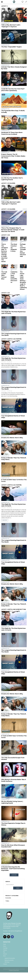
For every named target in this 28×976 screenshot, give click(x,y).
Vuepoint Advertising (14, 970)
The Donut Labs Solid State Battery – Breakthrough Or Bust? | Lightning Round (23, 280)
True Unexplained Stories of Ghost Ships (13, 416)
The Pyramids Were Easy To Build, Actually (13, 111)
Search (18, 888)
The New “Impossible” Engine (11, 47)
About (4, 946)
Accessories (8, 897)
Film (4, 952)
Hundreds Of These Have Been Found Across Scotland (11, 133)
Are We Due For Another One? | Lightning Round (12, 178)
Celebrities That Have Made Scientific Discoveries (14, 277)
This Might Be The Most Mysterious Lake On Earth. (13, 312)
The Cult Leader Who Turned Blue (4, 275)
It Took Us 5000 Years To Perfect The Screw (14, 480)
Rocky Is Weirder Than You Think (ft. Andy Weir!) (13, 458)
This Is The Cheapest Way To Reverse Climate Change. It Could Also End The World (12, 229)
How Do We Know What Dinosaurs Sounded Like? (13, 846)
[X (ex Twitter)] (8, 936)
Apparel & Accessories (10, 958)
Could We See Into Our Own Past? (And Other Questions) (13, 89)
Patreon (5, 953)
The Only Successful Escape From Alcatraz (12, 758)
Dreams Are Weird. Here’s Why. (12, 437)
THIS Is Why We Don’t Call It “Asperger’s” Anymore (10, 25)
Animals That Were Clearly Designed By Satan (13, 67)
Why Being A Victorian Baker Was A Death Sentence (13, 780)
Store (4, 955)
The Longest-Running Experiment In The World (13, 334)
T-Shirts (7, 901)
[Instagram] (4, 936)
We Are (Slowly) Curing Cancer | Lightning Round (12, 802)
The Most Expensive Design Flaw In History (13, 824)
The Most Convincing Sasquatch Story (14, 247)
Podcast (5, 950)
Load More (14, 874)
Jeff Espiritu (3, 361)
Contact (5, 964)
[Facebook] (12, 936)
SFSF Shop (7, 962)
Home (4, 944)
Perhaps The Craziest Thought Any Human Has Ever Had (23, 250)
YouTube (5, 948)
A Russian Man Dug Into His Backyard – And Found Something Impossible (13, 868)
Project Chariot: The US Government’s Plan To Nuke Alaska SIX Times (13, 156)
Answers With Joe (5, 23)
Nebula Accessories (9, 960)
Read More (4, 520)
